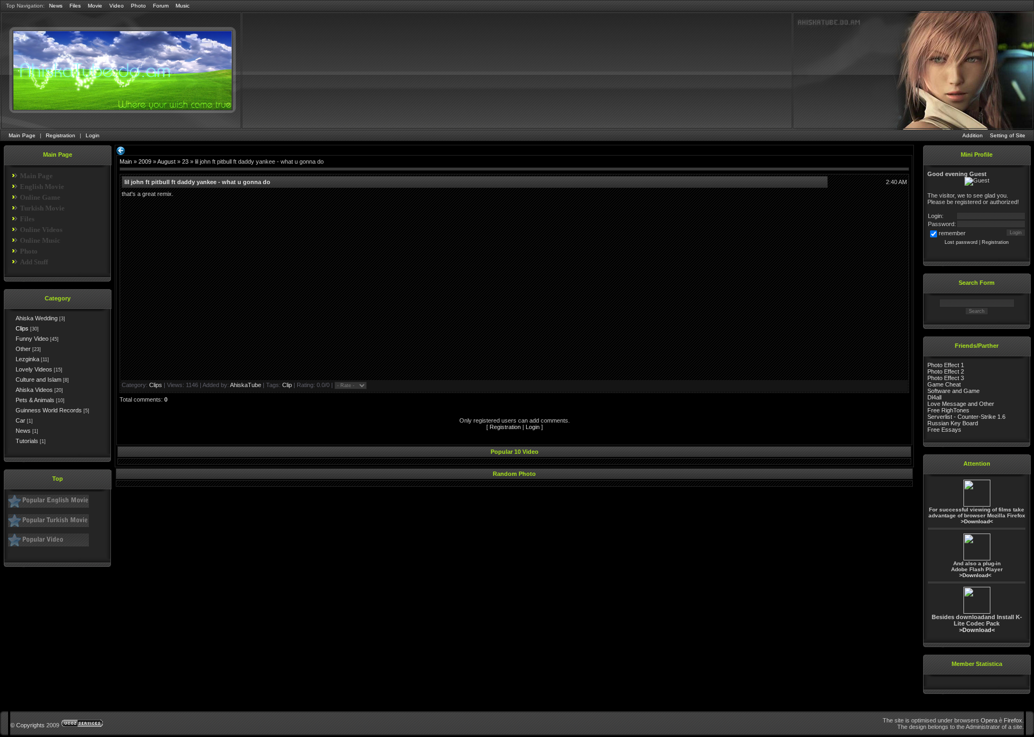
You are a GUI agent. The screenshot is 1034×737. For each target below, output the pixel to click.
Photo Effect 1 (945, 365)
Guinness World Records (49, 410)
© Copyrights (27, 725)
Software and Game (953, 391)
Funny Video (32, 338)
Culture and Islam (38, 379)
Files (75, 6)
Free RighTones (948, 410)
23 (185, 161)
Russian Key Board (952, 423)
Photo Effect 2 (945, 371)
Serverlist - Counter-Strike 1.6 (966, 416)
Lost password (961, 242)
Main (126, 161)
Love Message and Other (960, 404)
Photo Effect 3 (945, 378)
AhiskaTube (245, 385)
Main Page (22, 135)
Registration (60, 135)
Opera (989, 720)
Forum (161, 6)
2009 (144, 161)
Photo (138, 6)
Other (23, 349)
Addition (972, 135)
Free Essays (944, 429)
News (55, 6)
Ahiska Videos (34, 390)
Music (183, 6)
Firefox (1013, 720)
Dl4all (934, 397)
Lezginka (27, 359)
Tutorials (27, 441)
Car (20, 420)
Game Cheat (944, 384)
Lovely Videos (34, 369)
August (166, 161)
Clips (22, 328)
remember (952, 233)
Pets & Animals (35, 400)
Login (93, 135)
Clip (287, 385)
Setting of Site (1007, 135)
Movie (95, 6)
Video (116, 6)
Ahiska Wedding (37, 318)
